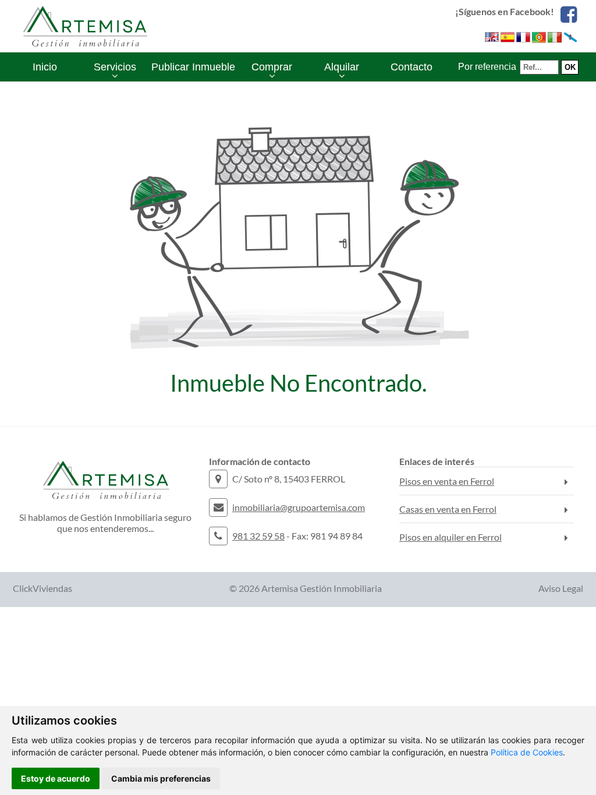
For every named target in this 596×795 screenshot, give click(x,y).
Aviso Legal (560, 588)
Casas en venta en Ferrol (447, 508)
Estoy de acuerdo (55, 778)
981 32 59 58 (258, 535)
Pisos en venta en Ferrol (446, 481)
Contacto (411, 67)
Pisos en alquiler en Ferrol (450, 536)
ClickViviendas (42, 588)
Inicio (45, 67)
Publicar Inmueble (193, 67)
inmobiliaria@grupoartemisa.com (298, 507)
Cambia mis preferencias (161, 778)
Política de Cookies (527, 752)
